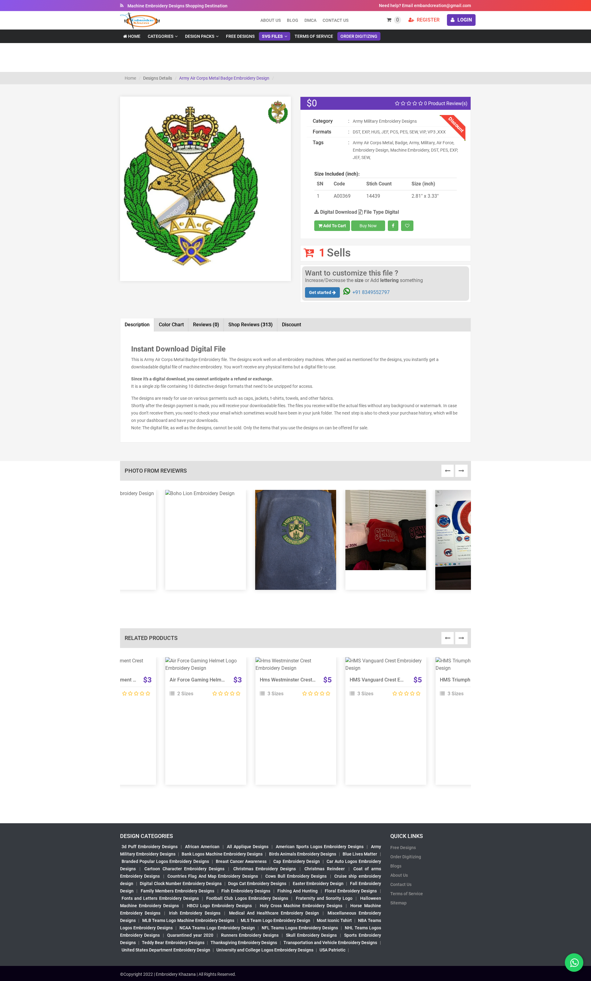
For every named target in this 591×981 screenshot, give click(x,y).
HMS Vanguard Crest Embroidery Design (394, 680)
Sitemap (398, 902)
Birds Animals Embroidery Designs (302, 854)
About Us (399, 875)
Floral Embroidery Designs (351, 890)
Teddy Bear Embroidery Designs (173, 942)
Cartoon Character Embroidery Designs (184, 868)
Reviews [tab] (206, 325)
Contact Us (335, 20)
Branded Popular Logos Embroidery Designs (165, 861)
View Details (202, 663)
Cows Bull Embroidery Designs (296, 876)
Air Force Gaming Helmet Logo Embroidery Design (225, 680)
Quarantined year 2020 (190, 935)
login (464, 20)
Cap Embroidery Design (296, 861)
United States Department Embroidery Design (166, 949)
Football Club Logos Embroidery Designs (247, 898)
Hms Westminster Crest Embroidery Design (307, 680)
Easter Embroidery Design (318, 883)
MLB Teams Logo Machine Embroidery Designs (188, 920)
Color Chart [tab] (171, 325)
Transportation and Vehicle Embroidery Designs (330, 942)
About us (270, 20)
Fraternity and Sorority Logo (324, 898)
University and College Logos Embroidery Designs (264, 949)
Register (428, 20)
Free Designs (240, 36)
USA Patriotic (332, 949)
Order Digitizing (358, 36)
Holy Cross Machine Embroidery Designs (301, 905)
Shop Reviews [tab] (250, 325)
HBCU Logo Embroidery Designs (219, 905)
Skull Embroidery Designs (311, 935)
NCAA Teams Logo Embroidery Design (217, 927)
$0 (312, 103)
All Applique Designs (247, 846)
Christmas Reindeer (324, 868)
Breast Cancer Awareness (241, 861)
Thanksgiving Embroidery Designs (244, 942)
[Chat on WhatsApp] (574, 962)
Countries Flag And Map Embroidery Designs (212, 876)
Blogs (395, 866)
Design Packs (199, 36)
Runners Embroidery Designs (250, 935)
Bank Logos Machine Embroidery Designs (222, 854)
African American (202, 846)
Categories (160, 36)
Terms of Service (314, 36)
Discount (291, 325)
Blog (292, 20)
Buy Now (368, 225)
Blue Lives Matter (360, 854)
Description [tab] (137, 325)
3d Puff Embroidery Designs (150, 846)
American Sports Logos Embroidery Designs (320, 846)
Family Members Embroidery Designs (178, 890)
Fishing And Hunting (297, 890)
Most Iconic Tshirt (334, 920)
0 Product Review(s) (445, 103)
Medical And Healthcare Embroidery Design (274, 913)
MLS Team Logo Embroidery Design (275, 920)
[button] (133, 216)
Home (133, 36)
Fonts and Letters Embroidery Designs (160, 898)
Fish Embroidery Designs (246, 890)
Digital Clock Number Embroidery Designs (181, 883)
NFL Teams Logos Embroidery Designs (300, 927)
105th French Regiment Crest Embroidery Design (133, 680)
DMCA (310, 20)
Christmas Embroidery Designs (264, 868)
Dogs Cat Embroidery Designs (257, 883)
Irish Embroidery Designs (194, 913)
